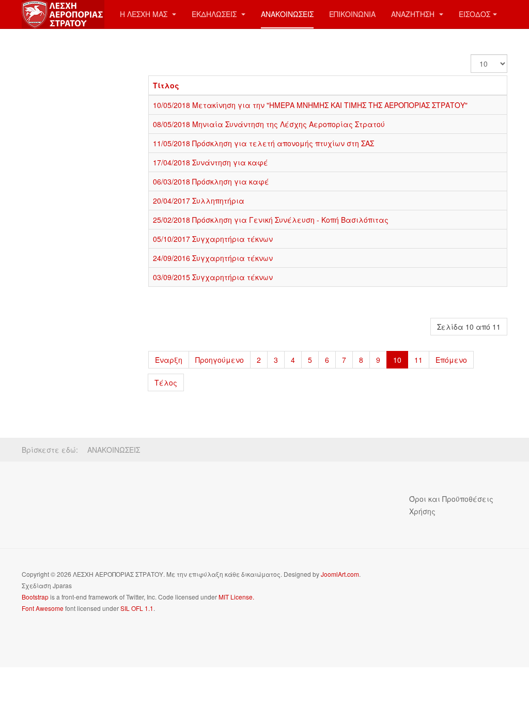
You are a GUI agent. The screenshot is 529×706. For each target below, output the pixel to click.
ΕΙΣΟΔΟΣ (474, 14)
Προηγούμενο (219, 360)
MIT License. (236, 596)
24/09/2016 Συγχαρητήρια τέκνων (213, 258)
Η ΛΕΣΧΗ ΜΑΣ (144, 14)
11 (418, 360)
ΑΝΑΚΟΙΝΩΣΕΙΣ (287, 14)
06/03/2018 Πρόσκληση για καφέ (211, 181)
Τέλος (165, 382)
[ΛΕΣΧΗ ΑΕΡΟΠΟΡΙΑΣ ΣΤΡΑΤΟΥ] (63, 14)
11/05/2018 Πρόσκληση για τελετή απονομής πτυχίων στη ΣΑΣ (263, 143)
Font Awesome (43, 608)
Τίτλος (166, 85)
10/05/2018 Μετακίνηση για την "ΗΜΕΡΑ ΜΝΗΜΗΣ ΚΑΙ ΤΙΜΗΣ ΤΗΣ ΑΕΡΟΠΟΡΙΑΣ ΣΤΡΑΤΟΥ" (310, 105)
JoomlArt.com (340, 574)
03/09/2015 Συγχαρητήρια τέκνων (213, 277)
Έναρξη (168, 360)
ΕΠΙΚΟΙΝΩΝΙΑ (352, 14)
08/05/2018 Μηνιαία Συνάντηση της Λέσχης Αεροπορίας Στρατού (269, 124)
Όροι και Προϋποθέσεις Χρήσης (451, 505)
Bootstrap (35, 596)
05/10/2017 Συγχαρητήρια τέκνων (213, 239)
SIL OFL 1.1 (136, 608)
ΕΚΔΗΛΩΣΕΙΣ (215, 14)
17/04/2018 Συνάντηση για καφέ (210, 162)
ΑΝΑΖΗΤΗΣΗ (414, 14)
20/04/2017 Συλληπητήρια (198, 200)
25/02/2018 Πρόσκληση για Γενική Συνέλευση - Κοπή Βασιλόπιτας (270, 219)
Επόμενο (451, 360)
